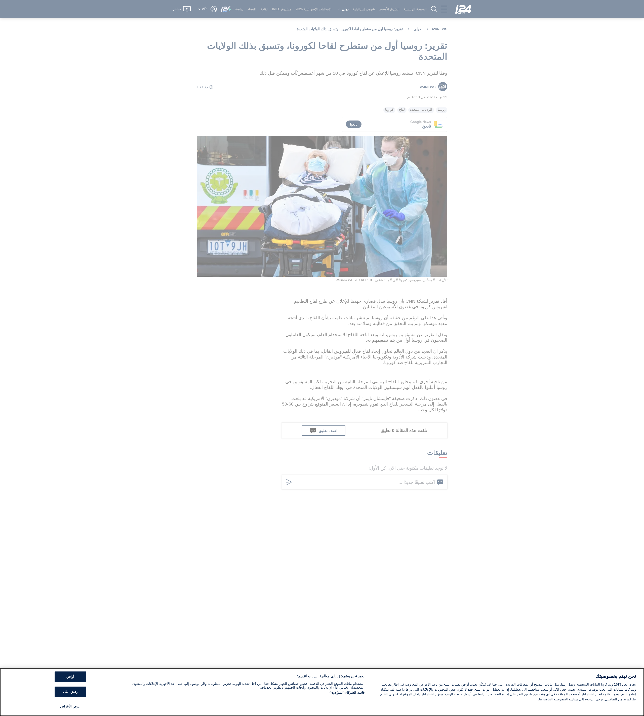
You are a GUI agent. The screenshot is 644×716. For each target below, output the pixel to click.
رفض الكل (70, 692)
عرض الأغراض (70, 706)
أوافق (70, 677)
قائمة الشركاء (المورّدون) (347, 692)
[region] (322, 692)
